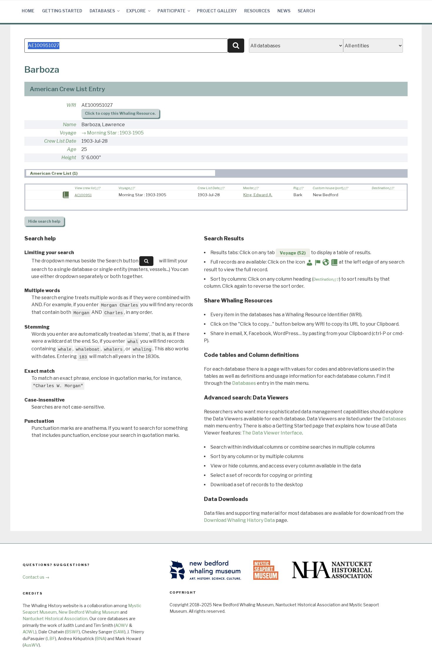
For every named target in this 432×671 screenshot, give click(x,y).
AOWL (29, 631)
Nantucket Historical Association (55, 618)
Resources (257, 10)
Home (28, 10)
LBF (51, 638)
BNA (100, 638)
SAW (119, 631)
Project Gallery (217, 10)
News (283, 10)
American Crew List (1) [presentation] (54, 173)
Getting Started (62, 10)
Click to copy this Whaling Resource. (120, 113)
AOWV (121, 625)
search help (44, 221)
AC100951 (83, 195)
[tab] (120, 173)
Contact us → (36, 577)
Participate (171, 10)
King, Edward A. (257, 194)
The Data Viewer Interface (272, 433)
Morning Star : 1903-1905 (115, 133)
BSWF (72, 631)
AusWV (31, 644)
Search (306, 10)
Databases (102, 10)
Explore (136, 10)
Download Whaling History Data (239, 520)
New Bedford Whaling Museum (88, 612)
